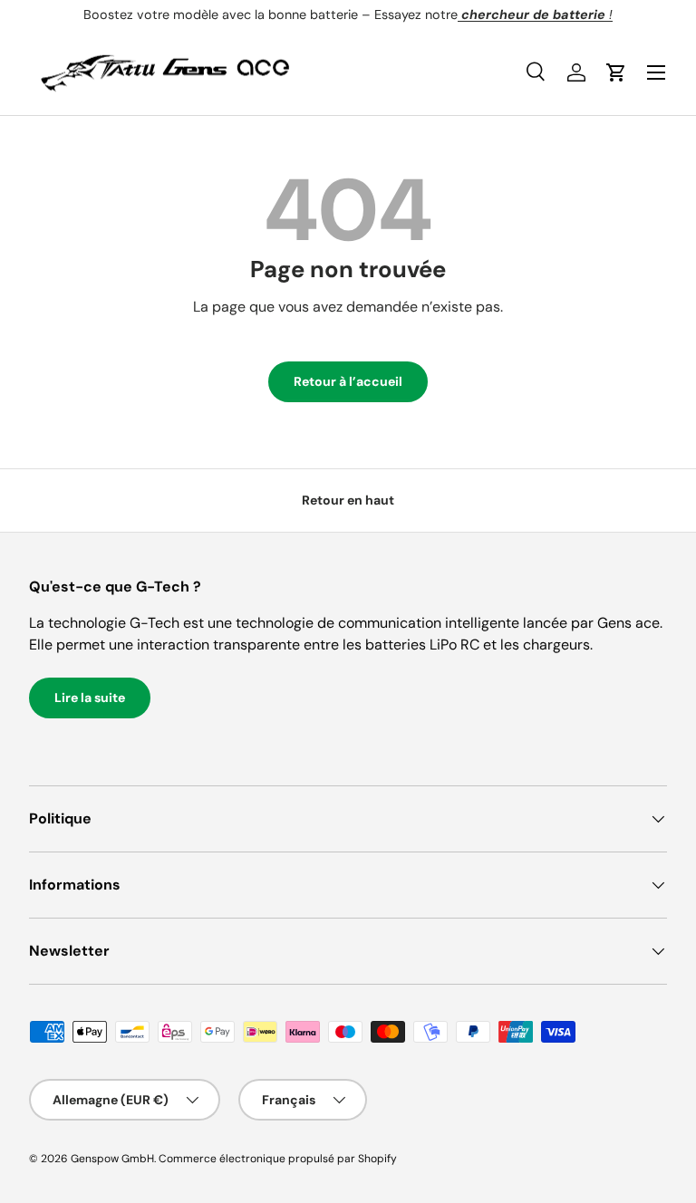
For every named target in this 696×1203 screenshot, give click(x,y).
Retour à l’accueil (348, 381)
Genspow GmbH (112, 1158)
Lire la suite (89, 697)
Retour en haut (348, 500)
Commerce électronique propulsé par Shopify (278, 1158)
